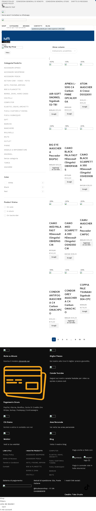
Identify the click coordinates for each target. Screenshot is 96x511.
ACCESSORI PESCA (12, 76)
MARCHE (8, 124)
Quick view (83, 317)
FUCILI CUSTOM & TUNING (15, 111)
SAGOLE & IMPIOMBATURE (15, 150)
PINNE (7, 145)
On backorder (13, 215)
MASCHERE (9, 128)
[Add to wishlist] (83, 280)
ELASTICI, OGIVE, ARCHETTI (16, 107)
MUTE (6, 137)
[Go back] (6, 33)
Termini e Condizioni (11, 463)
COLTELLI (8, 98)
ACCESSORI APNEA (12, 68)
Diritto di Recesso (10, 459)
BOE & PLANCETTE (12, 89)
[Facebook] (67, 487)
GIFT (6, 120)
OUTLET (7, 141)
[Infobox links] (25, 356)
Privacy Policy (8, 455)
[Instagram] (74, 487)
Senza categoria (11, 158)
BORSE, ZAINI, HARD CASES (16, 94)
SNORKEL (8, 154)
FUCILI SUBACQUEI (12, 115)
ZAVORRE (8, 167)
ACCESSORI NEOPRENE (14, 72)
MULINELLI (9, 133)
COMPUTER (9, 102)
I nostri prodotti (34, 451)
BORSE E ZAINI (32, 470)
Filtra (7, 52)
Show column (58, 47)
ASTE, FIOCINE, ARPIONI (14, 85)
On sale (10, 207)
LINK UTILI (7, 451)
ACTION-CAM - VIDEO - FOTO (17, 81)
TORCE (7, 163)
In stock (10, 211)
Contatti (6, 466)
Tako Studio (77, 494)
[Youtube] (80, 487)
